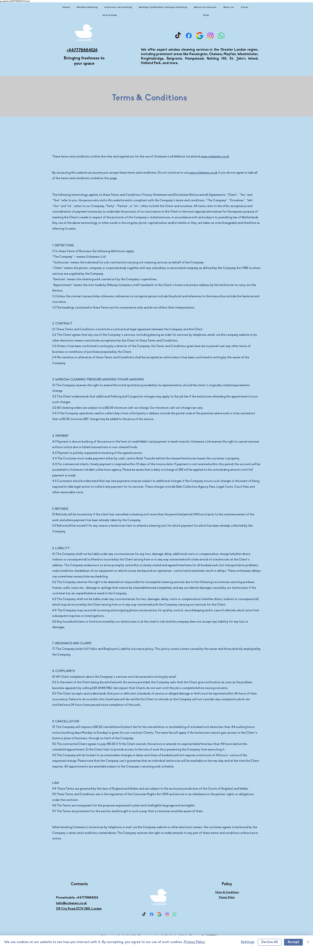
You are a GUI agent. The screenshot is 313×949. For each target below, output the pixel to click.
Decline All (269, 942)
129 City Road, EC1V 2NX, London (79, 908)
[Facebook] (189, 36)
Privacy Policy (194, 942)
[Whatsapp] (221, 36)
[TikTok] (178, 36)
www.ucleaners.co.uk (215, 156)
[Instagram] (210, 36)
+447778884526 (87, 897)
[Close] (307, 942)
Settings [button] (247, 942)
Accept (293, 942)
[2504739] (200, 36)
